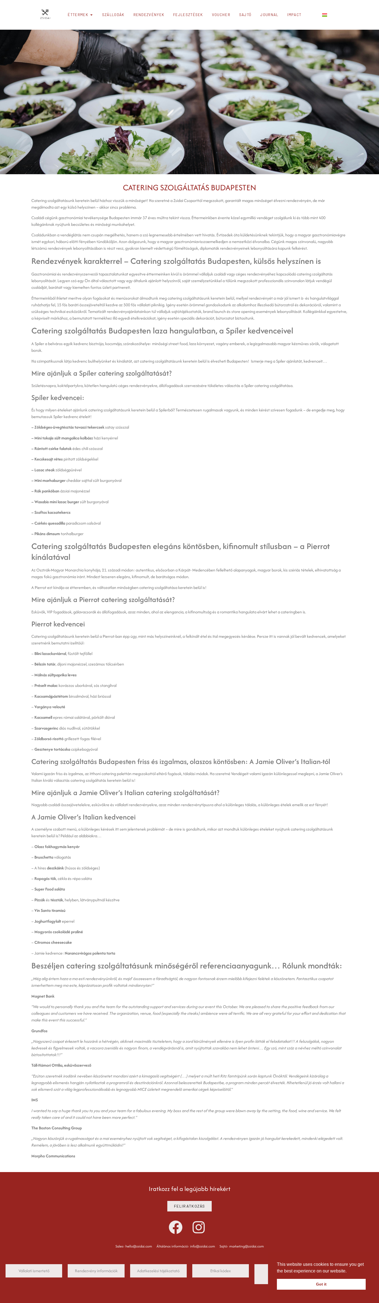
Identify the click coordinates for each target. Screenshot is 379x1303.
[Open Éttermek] (91, 15)
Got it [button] (321, 1284)
